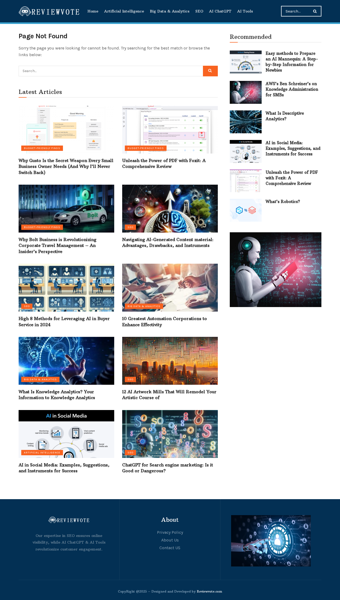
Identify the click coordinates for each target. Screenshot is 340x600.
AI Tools (245, 11)
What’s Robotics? (283, 201)
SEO (199, 11)
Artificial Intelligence (124, 11)
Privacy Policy (170, 532)
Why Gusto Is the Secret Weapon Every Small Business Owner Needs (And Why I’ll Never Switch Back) (66, 166)
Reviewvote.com (209, 591)
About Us (170, 540)
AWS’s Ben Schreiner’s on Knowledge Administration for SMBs (292, 89)
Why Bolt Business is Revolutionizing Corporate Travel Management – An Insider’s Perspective (57, 245)
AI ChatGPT (220, 11)
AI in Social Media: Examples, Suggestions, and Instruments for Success (293, 148)
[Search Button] (316, 11)
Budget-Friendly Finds (42, 148)
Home (92, 11)
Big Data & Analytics (169, 11)
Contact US (169, 547)
